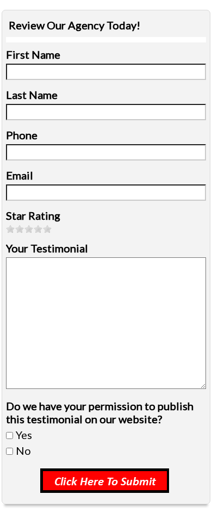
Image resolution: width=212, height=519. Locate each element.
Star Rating (33, 215)
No (23, 450)
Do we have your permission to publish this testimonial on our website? (100, 412)
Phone (22, 134)
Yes (24, 434)
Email (19, 175)
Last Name (32, 94)
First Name (33, 54)
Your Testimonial (47, 248)
